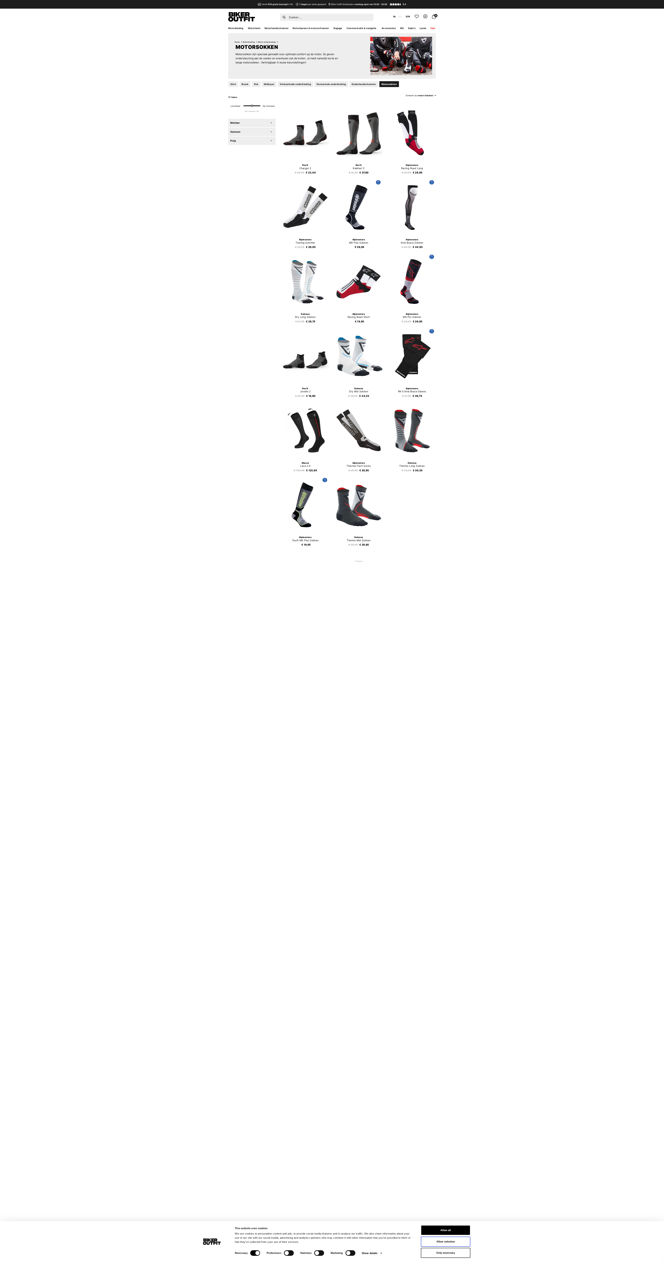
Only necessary (445, 1252)
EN (400, 16)
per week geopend (312, 4)
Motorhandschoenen (277, 28)
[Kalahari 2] (358, 133)
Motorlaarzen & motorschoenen (311, 28)
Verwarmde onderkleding (331, 84)
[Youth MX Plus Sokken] (305, 505)
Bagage (338, 28)
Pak (256, 84)
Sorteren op (411, 95)
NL (394, 16)
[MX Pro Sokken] (412, 281)
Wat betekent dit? (252, 111)
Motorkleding (235, 28)
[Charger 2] (305, 133)
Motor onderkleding (267, 42)
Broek (245, 84)
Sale (432, 28)
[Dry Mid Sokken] (358, 356)
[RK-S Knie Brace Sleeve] (412, 356)
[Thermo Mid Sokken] (358, 505)
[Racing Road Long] (412, 133)
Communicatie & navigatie (361, 28)
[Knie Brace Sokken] (412, 207)
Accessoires (389, 28)
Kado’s (412, 28)
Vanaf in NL (277, 4)
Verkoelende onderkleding (295, 84)
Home (237, 42)
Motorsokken (389, 84)
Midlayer (269, 84)
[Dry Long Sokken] (305, 281)
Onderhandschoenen (364, 84)
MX (402, 28)
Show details (369, 1253)
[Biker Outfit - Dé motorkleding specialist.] (241, 20)
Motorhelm (254, 28)
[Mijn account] (425, 18)
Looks (423, 28)
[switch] (289, 1253)
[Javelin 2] (305, 356)
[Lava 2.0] (305, 430)
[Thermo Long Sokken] (412, 430)
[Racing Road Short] (358, 281)
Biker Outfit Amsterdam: (359, 4)
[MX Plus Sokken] (358, 207)
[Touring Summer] (305, 207)
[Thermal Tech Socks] (358, 430)
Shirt (233, 84)
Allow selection (445, 1241)
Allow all (445, 1230)
